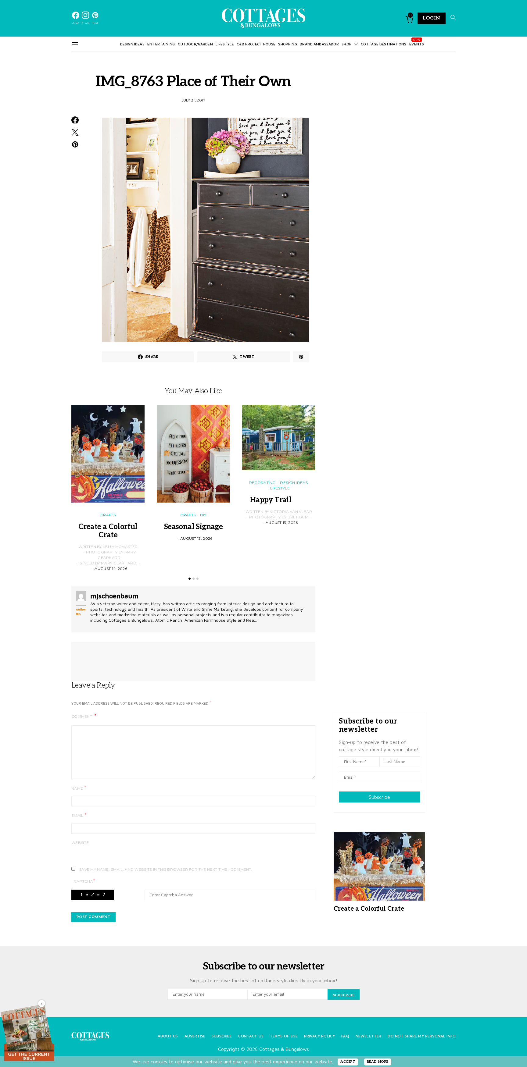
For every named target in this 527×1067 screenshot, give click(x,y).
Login (431, 18)
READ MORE (378, 1062)
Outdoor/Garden (195, 44)
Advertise (195, 1036)
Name (78, 788)
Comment (82, 716)
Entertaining (161, 44)
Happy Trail (279, 500)
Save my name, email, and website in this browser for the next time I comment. (165, 869)
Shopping (287, 44)
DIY (203, 515)
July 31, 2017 (193, 100)
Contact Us (251, 1036)
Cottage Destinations (384, 44)
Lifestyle (225, 44)
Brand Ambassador (319, 44)
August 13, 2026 (196, 538)
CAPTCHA (84, 881)
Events (416, 44)
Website (80, 842)
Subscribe (379, 797)
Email (79, 815)
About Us (168, 1036)
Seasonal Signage (193, 526)
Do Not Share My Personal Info (422, 1036)
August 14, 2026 (111, 568)
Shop (347, 44)
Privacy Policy (319, 1036)
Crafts (108, 515)
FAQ (345, 1036)
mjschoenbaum (114, 596)
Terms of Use (284, 1036)
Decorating (262, 482)
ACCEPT (347, 1062)
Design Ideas (132, 44)
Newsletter (369, 1036)
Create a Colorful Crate (108, 530)
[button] (190, 579)
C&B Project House (256, 44)
